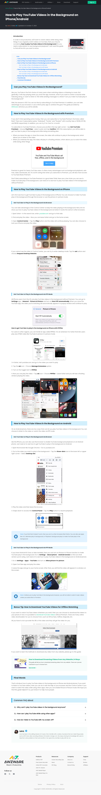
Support (75, 2)
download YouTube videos (45, 615)
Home (7, 8)
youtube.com (44, 214)
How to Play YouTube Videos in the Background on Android (37, 69)
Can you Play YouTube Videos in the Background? (34, 59)
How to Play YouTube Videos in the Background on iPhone (36, 63)
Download (67, 2)
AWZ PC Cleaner (40, 768)
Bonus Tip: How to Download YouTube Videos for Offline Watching (39, 76)
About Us (69, 760)
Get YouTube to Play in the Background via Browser (33, 65)
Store (58, 2)
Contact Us (70, 762)
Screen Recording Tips (58, 760)
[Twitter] (17, 26)
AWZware (14, 107)
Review (85, 762)
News (11, 8)
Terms (40, 784)
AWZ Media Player (41, 770)
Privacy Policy (51, 784)
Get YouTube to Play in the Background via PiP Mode (33, 67)
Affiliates (85, 765)
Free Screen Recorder (42, 762)
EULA (61, 784)
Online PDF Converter (42, 765)
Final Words (21, 78)
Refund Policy (71, 765)
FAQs (84, 760)
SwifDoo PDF (39, 760)
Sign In (92, 2)
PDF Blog (54, 765)
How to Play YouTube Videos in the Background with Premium (38, 61)
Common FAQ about (24, 80)
